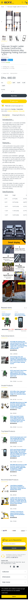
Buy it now (14, 96)
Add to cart (15, 101)
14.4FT (3, 85)
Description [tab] (6, 115)
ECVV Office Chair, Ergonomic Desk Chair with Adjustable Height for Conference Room (18, 393)
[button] (5, 329)
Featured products (7, 336)
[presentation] (24, 308)
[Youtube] (18, 567)
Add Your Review (5, 57)
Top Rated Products (8, 431)
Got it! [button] (14, 596)
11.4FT (23, 82)
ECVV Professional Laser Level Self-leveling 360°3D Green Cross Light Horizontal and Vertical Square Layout (7, 314)
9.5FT (14, 82)
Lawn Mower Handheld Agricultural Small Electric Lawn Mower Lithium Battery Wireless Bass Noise (18, 487)
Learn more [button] (5, 592)
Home (2, 6)
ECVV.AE (2, 44)
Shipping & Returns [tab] (18, 115)
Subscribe (14, 548)
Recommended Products (9, 480)
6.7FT (9, 82)
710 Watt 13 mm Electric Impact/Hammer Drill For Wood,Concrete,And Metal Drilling (17, 513)
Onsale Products (7, 385)
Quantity (3, 89)
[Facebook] (10, 567)
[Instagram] (14, 567)
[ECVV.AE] (9, 2)
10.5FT (18, 82)
